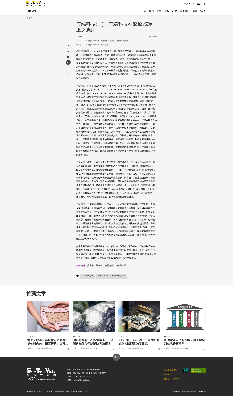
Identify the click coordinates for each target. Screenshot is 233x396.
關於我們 (149, 11)
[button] (204, 3)
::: (182, 3)
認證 (202, 11)
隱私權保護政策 (170, 370)
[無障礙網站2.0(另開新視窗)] (198, 370)
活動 (174, 11)
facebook (68, 46)
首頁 (30, 18)
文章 (159, 11)
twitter (68, 52)
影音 (166, 11)
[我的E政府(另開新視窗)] (185, 370)
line (67, 57)
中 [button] (68, 62)
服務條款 (167, 374)
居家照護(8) (103, 275)
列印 (68, 67)
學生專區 (185, 11)
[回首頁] (35, 3)
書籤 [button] (68, 73)
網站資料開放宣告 (171, 379)
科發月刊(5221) (118, 275)
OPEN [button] (116, 357)
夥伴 (194, 11)
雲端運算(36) (87, 275)
